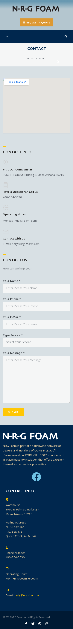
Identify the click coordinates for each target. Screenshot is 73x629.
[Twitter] (33, 623)
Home (30, 58)
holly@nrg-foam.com (28, 595)
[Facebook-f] (26, 623)
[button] (36, 22)
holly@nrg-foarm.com (25, 244)
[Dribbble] (40, 623)
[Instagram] (46, 623)
